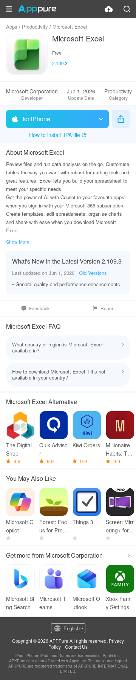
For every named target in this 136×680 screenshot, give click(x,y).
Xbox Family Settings (119, 603)
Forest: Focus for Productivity (53, 526)
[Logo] (37, 9)
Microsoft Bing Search (20, 603)
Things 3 (83, 522)
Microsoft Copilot (19, 526)
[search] (127, 9)
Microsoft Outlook (86, 603)
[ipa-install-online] (109, 9)
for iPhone (36, 118)
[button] (9, 9)
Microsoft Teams (52, 603)
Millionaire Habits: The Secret (119, 449)
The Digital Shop (19, 449)
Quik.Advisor (53, 449)
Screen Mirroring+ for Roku (120, 526)
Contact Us (76, 646)
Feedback (39, 308)
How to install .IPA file (54, 135)
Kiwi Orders (86, 445)
